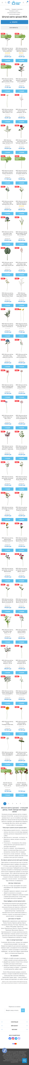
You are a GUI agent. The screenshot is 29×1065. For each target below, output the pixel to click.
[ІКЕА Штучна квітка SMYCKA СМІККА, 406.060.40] (7, 468)
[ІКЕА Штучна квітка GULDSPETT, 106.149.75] (21, 682)
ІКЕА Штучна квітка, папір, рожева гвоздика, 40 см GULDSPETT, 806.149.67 (21, 724)
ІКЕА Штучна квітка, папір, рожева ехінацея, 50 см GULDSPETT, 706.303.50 (21, 663)
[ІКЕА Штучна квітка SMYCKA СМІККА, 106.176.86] (7, 345)
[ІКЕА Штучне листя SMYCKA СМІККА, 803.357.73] (7, 39)
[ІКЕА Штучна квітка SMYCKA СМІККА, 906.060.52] (7, 529)
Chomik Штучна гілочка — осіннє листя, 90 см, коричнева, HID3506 (7, 785)
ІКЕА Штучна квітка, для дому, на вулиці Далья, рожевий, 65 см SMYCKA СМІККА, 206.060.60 (7, 602)
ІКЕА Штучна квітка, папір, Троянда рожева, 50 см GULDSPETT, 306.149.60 (21, 387)
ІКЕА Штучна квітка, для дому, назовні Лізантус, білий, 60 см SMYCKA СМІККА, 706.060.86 (21, 510)
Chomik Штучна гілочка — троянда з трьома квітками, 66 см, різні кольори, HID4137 (21, 785)
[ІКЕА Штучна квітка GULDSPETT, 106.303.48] (21, 621)
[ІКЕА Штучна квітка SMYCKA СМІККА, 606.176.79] (7, 223)
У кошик (7, 60)
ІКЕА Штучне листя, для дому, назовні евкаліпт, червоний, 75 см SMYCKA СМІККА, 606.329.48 (7, 449)
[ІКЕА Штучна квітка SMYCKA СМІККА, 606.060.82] (21, 560)
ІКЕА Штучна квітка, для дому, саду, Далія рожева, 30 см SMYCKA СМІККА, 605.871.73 (7, 81)
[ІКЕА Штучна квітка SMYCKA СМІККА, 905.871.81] (21, 131)
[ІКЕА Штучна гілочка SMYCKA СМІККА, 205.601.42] (7, 131)
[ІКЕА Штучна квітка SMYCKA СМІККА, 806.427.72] (7, 621)
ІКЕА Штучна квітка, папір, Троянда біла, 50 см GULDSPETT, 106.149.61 (7, 754)
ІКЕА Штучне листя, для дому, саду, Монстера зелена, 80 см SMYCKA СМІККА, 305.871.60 (7, 265)
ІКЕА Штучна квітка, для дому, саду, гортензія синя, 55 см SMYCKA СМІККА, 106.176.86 (7, 357)
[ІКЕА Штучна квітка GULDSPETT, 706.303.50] (21, 652)
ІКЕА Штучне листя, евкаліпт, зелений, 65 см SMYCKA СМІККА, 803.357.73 (7, 50)
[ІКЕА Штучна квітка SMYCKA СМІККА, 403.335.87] (21, 192)
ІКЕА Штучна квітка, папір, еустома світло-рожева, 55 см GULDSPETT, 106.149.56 (21, 357)
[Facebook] (10, 1038)
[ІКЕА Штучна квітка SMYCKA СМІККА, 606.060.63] (21, 590)
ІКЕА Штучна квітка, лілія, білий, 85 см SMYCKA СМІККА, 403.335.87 (21, 203)
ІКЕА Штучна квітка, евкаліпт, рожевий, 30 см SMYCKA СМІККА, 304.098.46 (21, 81)
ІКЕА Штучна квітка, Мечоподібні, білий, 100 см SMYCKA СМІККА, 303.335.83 (21, 234)
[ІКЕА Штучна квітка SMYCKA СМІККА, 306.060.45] (7, 284)
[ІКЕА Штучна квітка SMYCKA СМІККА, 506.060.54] (7, 162)
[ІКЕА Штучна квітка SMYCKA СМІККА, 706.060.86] (21, 498)
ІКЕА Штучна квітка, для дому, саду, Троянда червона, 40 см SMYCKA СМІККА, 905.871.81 (21, 143)
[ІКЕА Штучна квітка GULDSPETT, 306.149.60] (21, 376)
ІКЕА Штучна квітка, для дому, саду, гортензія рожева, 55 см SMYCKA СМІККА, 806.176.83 (21, 755)
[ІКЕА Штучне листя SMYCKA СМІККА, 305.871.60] (7, 254)
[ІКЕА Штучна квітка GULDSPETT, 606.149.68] (7, 713)
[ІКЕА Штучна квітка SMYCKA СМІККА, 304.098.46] (21, 70)
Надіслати (23, 1010)
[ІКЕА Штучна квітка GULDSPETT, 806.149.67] (21, 713)
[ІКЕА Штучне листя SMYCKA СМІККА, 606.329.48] (7, 437)
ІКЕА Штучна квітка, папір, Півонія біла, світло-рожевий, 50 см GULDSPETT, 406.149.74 (21, 418)
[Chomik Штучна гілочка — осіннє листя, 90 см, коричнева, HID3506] (7, 774)
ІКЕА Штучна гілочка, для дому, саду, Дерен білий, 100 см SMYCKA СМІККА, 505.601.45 (21, 296)
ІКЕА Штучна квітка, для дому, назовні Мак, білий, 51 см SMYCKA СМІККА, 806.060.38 (7, 112)
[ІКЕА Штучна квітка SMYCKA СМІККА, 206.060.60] (7, 590)
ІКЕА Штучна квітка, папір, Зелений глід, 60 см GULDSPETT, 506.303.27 (21, 448)
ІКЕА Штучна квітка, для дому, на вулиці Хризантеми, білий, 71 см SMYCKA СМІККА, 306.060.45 (7, 296)
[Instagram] (13, 1038)
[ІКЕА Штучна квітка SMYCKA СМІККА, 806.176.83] (21, 743)
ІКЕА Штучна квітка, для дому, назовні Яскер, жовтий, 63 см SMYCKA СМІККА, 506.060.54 (7, 173)
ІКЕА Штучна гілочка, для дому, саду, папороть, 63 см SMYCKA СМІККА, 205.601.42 (7, 143)
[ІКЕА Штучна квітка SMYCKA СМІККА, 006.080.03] (21, 468)
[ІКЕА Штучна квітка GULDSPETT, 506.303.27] (21, 437)
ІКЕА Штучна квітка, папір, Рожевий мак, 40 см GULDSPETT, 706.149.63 (7, 387)
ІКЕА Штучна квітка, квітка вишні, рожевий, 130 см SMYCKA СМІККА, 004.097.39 (21, 112)
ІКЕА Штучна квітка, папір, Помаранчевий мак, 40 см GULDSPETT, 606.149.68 (7, 724)
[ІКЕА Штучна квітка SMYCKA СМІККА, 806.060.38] (7, 101)
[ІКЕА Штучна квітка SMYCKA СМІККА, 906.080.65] (7, 560)
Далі (24, 803)
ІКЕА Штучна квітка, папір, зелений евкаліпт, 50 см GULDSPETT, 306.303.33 (7, 663)
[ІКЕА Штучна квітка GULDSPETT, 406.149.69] (21, 315)
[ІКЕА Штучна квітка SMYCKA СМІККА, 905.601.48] (7, 192)
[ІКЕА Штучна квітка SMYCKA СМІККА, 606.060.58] (7, 498)
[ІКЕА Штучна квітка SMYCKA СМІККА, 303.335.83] (21, 223)
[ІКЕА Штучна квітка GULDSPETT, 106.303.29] (7, 682)
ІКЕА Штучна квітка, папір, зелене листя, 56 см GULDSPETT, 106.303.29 (7, 693)
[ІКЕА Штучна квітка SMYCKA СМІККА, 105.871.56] (21, 254)
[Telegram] (16, 1038)
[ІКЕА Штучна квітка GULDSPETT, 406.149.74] (21, 407)
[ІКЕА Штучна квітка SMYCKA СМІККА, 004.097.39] (21, 101)
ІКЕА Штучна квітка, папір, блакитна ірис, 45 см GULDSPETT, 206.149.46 (7, 418)
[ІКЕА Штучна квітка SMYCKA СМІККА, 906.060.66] (21, 529)
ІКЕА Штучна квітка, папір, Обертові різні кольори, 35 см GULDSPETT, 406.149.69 (21, 326)
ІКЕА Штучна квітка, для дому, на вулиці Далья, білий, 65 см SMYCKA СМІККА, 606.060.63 (21, 602)
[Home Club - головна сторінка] (16, 2)
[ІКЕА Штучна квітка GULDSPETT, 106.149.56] (21, 345)
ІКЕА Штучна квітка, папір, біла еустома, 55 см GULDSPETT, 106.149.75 (21, 693)
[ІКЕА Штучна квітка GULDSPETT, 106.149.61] (7, 743)
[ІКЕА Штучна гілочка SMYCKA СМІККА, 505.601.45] (21, 284)
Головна (7, 9)
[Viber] (19, 1038)
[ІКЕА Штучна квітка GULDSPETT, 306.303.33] (7, 652)
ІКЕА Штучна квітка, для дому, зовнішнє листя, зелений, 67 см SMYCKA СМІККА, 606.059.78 (7, 326)
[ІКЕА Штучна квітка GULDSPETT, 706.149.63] (7, 376)
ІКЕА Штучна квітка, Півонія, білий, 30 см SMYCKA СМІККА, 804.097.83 (21, 50)
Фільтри (14, 22)
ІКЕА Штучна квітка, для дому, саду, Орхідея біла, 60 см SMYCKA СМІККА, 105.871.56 (21, 265)
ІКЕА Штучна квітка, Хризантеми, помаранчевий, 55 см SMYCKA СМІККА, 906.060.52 (7, 540)
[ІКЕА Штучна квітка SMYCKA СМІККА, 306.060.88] (21, 162)
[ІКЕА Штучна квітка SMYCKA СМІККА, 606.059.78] (7, 315)
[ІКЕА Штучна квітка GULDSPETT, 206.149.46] (7, 407)
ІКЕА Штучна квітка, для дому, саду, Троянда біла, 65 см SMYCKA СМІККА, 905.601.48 (7, 204)
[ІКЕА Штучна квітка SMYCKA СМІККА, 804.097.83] (21, 39)
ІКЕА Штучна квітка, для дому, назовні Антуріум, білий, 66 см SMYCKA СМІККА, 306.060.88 (21, 173)
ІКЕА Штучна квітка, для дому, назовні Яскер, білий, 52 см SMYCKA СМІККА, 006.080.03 (21, 479)
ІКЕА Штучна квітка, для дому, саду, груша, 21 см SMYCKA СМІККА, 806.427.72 (7, 632)
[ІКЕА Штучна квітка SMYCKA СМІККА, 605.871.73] (7, 70)
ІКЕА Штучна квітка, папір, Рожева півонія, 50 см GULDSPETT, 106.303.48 (21, 632)
